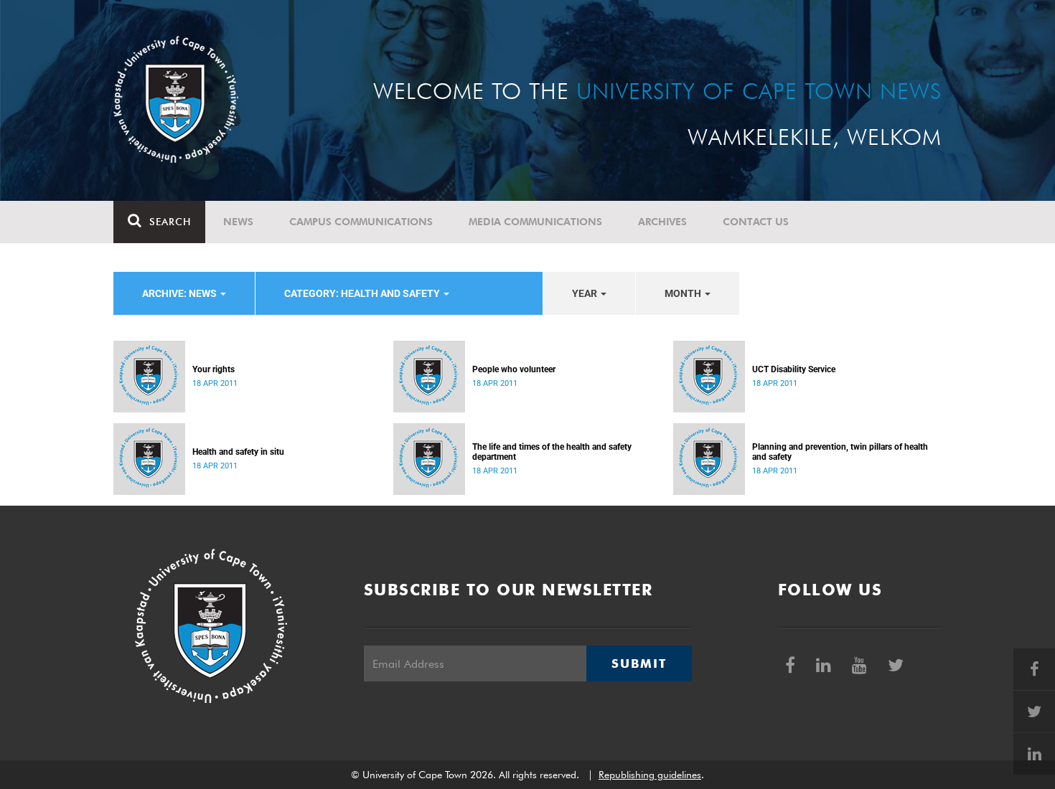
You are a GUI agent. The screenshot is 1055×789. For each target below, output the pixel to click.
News (238, 221)
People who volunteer (513, 369)
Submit (638, 663)
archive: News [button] (180, 293)
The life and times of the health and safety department (552, 452)
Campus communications (361, 221)
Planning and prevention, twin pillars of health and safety (840, 452)
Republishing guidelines (650, 774)
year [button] (585, 293)
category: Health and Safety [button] (363, 293)
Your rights (213, 369)
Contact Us (756, 221)
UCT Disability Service (793, 369)
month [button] (684, 293)
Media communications (535, 221)
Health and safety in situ (238, 452)
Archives (662, 221)
